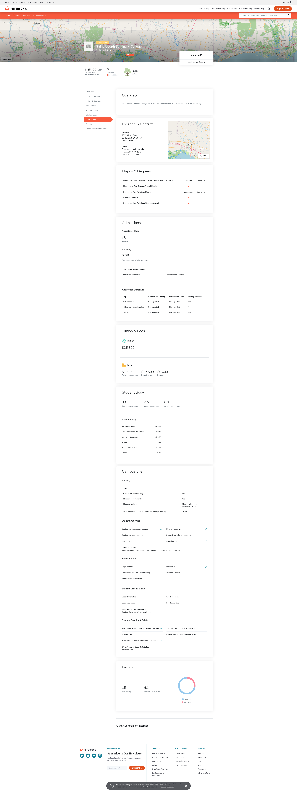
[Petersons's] (16, 8)
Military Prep (259, 9)
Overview (90, 91)
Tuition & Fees (92, 110)
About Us (201, 753)
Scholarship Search (182, 761)
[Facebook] (88, 756)
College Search (180, 753)
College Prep (204, 9)
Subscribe (137, 768)
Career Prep (232, 9)
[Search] (269, 8)
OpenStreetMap (281, 20)
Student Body (91, 115)
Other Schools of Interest (96, 129)
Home (8, 15)
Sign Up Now (283, 8)
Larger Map (6, 59)
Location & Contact (94, 96)
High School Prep (245, 9)
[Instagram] (100, 756)
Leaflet (269, 20)
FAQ (41, 2)
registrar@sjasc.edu (135, 149)
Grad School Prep (218, 9)
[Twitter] (82, 756)
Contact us (50, 2)
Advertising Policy (204, 773)
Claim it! (130, 55)
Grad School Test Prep (160, 757)
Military (155, 765)
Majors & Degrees (93, 101)
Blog (7, 2)
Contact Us (202, 757)
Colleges (16, 15)
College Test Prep (158, 753)
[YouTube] (94, 756)
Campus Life (91, 119)
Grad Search (179, 757)
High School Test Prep (160, 769)
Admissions (91, 105)
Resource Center (181, 765)
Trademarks (202, 769)
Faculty (89, 124)
